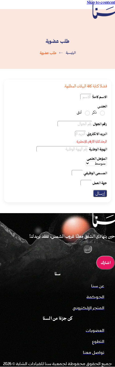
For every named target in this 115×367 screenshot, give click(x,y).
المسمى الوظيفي (95, 173)
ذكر (94, 112)
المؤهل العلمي (97, 158)
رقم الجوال (99, 124)
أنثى (79, 112)
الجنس (102, 106)
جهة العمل (99, 183)
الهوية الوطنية (97, 149)
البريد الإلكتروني (103, 249)
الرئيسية (71, 52)
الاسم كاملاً (99, 97)
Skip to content (101, 2)
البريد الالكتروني (96, 134)
